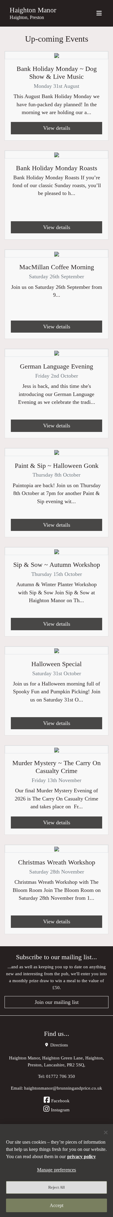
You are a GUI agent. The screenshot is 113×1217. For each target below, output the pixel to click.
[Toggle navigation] (99, 13)
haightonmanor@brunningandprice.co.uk (63, 1088)
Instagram (60, 1109)
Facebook (60, 1100)
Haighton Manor (33, 10)
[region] (56, 1170)
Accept (57, 1205)
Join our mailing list (57, 1002)
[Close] (105, 1132)
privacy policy (81, 1156)
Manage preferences (56, 1169)
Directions (58, 1045)
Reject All (56, 1187)
